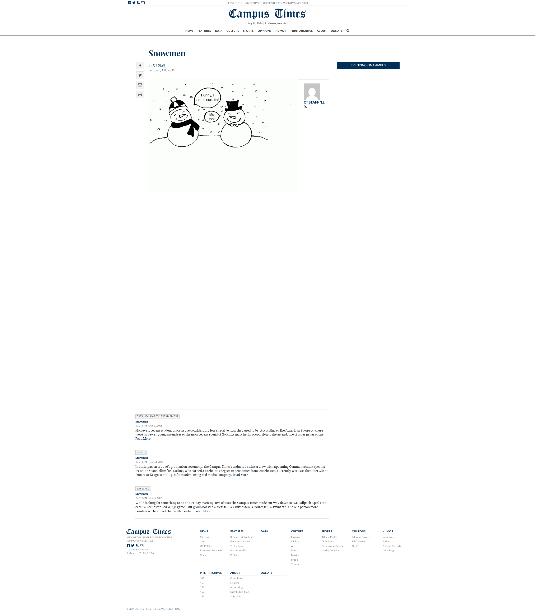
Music (294, 559)
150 (202, 583)
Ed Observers (359, 541)
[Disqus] (232, 247)
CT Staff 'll (314, 102)
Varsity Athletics (330, 550)
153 (202, 596)
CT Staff (159, 65)
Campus (204, 537)
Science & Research (211, 550)
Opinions (264, 30)
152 (202, 592)
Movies (295, 555)
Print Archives (301, 30)
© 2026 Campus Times (138, 609)
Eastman (296, 537)
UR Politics (206, 546)
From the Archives (240, 541)
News (189, 30)
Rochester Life (238, 550)
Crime (203, 555)
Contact (234, 583)
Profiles (234, 555)
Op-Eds (356, 546)
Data (218, 30)
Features (204, 30)
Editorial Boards (360, 537)
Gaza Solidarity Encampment (157, 416)
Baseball (143, 489)
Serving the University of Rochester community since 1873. (149, 539)
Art (292, 546)
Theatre (295, 564)
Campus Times (267, 13)
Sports (248, 30)
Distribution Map (239, 592)
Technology (236, 546)
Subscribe (235, 596)
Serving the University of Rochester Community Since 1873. (267, 3)
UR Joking (388, 550)
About (322, 30)
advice (141, 452)
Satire (385, 541)
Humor (280, 30)
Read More (143, 439)
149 (202, 578)
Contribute (236, 578)
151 (202, 587)
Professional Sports (332, 546)
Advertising (236, 587)
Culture (233, 30)
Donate (336, 30)
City (202, 541)
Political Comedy (391, 546)
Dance (294, 550)
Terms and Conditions (166, 609)
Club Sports (328, 541)
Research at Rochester (242, 537)
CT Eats (295, 541)
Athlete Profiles (330, 537)
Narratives (388, 537)
